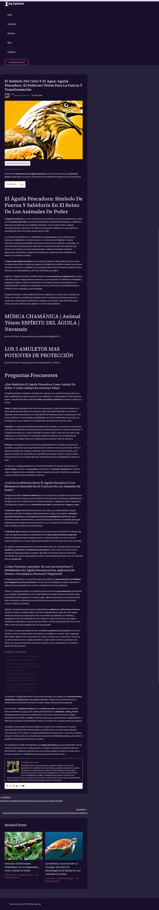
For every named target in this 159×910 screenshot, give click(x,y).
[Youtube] (23, 786)
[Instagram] (13, 786)
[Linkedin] (17, 786)
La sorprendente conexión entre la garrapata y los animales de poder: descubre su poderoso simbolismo (21, 677)
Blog (9, 42)
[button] (17, 62)
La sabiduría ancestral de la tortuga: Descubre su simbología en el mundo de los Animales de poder (23, 667)
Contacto (11, 52)
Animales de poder (25, 875)
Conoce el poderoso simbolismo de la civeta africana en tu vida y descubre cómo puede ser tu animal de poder (22, 687)
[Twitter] (20, 786)
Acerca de (11, 24)
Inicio (9, 14)
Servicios (11, 33)
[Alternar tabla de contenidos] (20, 184)
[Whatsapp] (10, 786)
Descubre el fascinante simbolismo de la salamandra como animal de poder (23, 658)
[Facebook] (7, 786)
